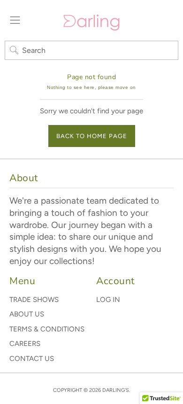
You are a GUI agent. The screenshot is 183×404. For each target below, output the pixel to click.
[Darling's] (91, 20)
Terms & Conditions (46, 329)
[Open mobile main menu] (15, 20)
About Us (26, 314)
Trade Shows (34, 299)
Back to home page (91, 136)
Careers (24, 343)
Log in (108, 299)
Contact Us (31, 358)
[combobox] (91, 50)
